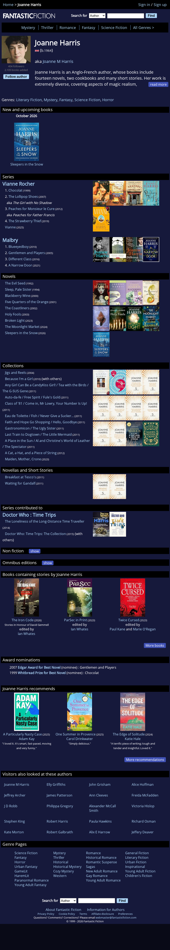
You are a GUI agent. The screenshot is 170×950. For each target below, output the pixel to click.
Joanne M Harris (58, 61)
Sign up (160, 4)
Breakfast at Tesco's (20, 477)
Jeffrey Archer (15, 795)
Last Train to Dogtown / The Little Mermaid (38, 434)
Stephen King (14, 821)
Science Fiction (114, 27)
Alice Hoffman (143, 784)
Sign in (144, 4)
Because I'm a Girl (19, 379)
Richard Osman (144, 821)
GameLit (21, 871)
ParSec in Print (75, 620)
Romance (68, 27)
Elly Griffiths (56, 784)
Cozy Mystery (63, 871)
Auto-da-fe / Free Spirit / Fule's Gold (32, 397)
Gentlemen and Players (26, 253)
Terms (83, 914)
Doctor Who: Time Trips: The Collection (35, 533)
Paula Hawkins (100, 821)
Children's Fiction (138, 875)
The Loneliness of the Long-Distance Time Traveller (44, 521)
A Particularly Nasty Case (22, 734)
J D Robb (10, 806)
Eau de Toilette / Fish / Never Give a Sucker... (39, 416)
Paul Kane (117, 629)
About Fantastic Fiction (63, 909)
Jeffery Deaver (143, 832)
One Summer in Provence (76, 734)
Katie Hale (133, 738)
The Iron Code (23, 620)
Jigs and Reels (15, 372)
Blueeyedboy (18, 246)
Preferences (125, 914)
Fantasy (88, 27)
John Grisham (99, 784)
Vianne (10, 227)
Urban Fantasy (26, 866)
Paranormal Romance (32, 880)
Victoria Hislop (143, 806)
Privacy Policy (46, 914)
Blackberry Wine (17, 295)
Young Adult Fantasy (30, 885)
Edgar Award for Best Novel (39, 667)
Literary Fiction (29, 99)
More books (155, 645)
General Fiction (137, 853)
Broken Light (15, 320)
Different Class (20, 259)
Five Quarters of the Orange (26, 302)
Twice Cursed (128, 620)
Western (60, 875)
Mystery (28, 27)
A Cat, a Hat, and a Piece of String (31, 453)
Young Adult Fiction (140, 871)
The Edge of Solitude (129, 734)
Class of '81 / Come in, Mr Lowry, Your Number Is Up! (46, 403)
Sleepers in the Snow (26, 164)
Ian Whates (26, 633)
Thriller (47, 27)
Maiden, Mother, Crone (23, 459)
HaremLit (22, 875)
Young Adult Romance (103, 880)
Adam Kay (26, 738)
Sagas (90, 866)
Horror (108, 99)
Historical (60, 862)
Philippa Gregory (60, 806)
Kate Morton (14, 832)
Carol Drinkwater (79, 738)
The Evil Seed (15, 283)
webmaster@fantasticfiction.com (116, 917)
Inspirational (135, 866)
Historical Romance (101, 857)
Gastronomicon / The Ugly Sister (30, 428)
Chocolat (15, 190)
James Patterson (59, 795)
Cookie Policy (67, 914)
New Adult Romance (102, 871)
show (34, 551)
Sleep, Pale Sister (18, 289)
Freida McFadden (145, 795)
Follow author (16, 76)
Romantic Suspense (101, 862)
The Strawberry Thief (24, 221)
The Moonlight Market (22, 326)
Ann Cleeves (98, 795)
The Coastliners (17, 308)
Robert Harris (57, 821)
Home (8, 4)
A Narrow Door (20, 265)
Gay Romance (97, 875)
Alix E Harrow (99, 832)
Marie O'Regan (144, 629)
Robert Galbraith (60, 832)
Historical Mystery (67, 866)
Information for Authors (106, 909)
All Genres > (144, 27)
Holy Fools (13, 314)
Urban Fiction (135, 862)
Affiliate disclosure (102, 914)
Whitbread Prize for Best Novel (42, 673)
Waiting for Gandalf (20, 483)
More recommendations (145, 759)
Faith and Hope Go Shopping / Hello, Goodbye (41, 422)
